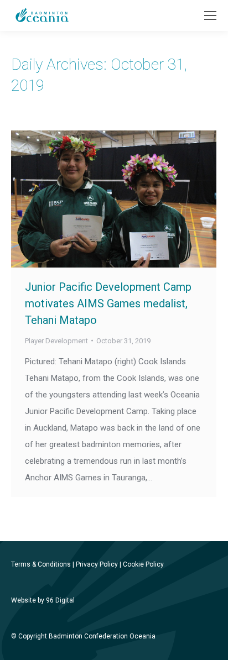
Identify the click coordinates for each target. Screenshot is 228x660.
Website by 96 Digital (43, 600)
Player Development (56, 341)
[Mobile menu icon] (210, 15)
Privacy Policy (97, 564)
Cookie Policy (143, 564)
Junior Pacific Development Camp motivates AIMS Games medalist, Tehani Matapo (108, 303)
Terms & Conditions (41, 564)
